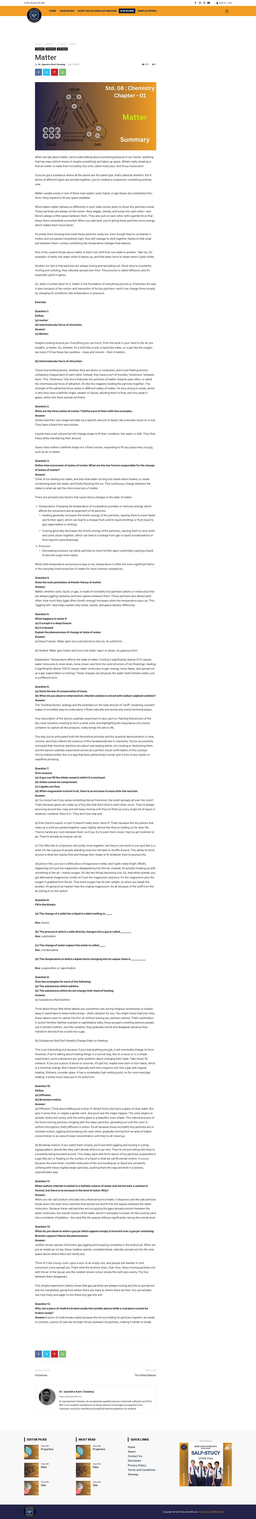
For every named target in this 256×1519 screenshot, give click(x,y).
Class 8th (48, 43)
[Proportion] (31, 1452)
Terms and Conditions (141, 1469)
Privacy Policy (137, 1465)
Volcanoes (41, 1375)
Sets (43, 1485)
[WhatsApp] (62, 72)
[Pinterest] (54, 72)
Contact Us (135, 1456)
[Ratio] (31, 1470)
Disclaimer (134, 1460)
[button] (227, 11)
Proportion (47, 1449)
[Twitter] (204, 3)
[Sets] (31, 1488)
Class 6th (45, 1446)
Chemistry (62, 43)
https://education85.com (70, 1396)
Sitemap (133, 1474)
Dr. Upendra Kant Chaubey (51, 64)
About (131, 1451)
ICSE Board (62, 49)
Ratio (44, 1467)
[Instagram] (200, 3)
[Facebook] (195, 3)
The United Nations (145, 1375)
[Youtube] (209, 3)
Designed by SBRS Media (211, 1511)
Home (38, 43)
